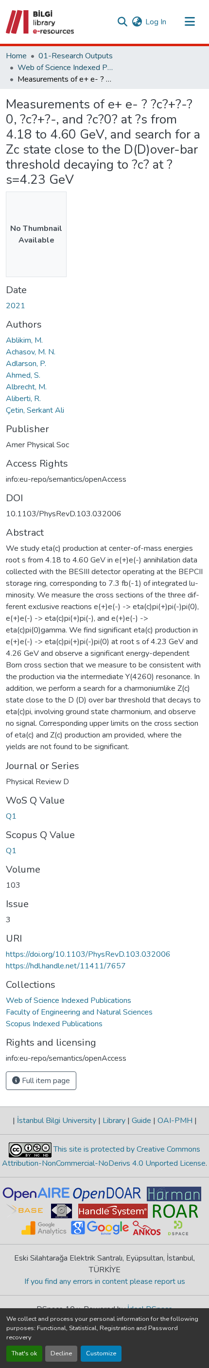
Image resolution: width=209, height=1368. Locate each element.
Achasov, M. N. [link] (30, 352)
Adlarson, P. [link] (26, 363)
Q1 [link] (11, 816)
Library (114, 1120)
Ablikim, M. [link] (24, 340)
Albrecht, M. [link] (26, 387)
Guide (141, 1120)
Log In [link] (155, 22)
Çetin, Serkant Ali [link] (35, 410)
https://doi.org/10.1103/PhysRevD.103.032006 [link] (88, 954)
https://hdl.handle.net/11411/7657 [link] (66, 966)
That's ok (24, 1353)
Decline (61, 1353)
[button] (40, 22)
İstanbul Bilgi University (56, 1120)
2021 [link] (15, 305)
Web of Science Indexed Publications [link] (66, 67)
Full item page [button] (45, 1080)
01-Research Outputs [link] (75, 56)
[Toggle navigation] (189, 22)
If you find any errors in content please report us (104, 1281)
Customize (101, 1353)
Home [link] (16, 56)
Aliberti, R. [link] (23, 398)
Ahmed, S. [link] (23, 375)
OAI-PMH (175, 1120)
